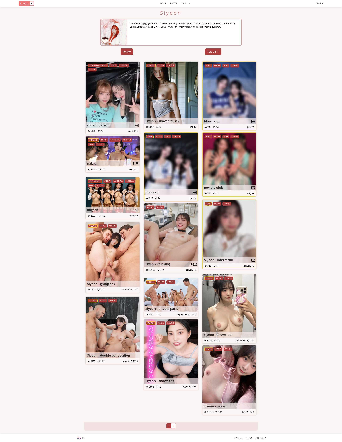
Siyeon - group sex (101, 284)
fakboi (151, 65)
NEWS (173, 3)
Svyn (208, 65)
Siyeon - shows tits (218, 334)
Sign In (319, 3)
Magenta (115, 140)
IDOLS (184, 3)
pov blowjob (213, 187)
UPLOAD (238, 438)
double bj (153, 192)
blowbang (211, 121)
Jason (208, 349)
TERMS (249, 438)
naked (92, 163)
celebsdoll (94, 181)
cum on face (96, 125)
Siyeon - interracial (218, 260)
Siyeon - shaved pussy (162, 121)
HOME (162, 3)
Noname (93, 140)
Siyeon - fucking (157, 264)
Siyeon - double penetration (108, 355)
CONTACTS (261, 438)
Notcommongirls (97, 65)
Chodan (124, 65)
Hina (226, 65)
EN (83, 437)
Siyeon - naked (215, 406)
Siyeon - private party (161, 308)
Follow (127, 51)
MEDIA (113, 65)
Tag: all (212, 51)
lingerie (93, 210)
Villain (92, 226)
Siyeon (171, 12)
